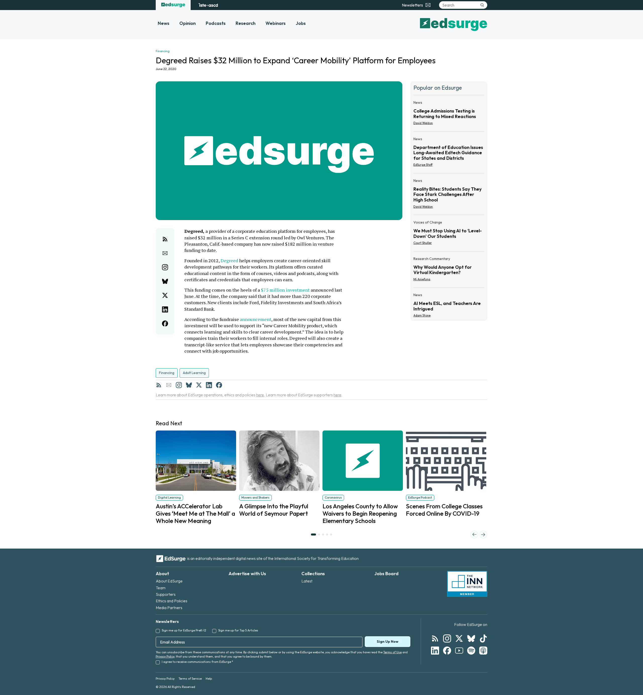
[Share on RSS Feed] (165, 239)
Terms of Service (190, 678)
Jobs (301, 23)
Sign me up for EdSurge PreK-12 (184, 630)
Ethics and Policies (171, 600)
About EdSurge (169, 580)
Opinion (187, 23)
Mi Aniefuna (421, 279)
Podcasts (216, 23)
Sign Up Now (387, 641)
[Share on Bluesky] (165, 281)
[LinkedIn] (209, 385)
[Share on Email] (165, 253)
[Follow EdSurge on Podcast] (483, 651)
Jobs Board (386, 573)
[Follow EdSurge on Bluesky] (471, 638)
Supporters (166, 594)
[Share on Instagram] (165, 267)
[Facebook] (219, 385)
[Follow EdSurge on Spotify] (471, 651)
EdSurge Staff (423, 165)
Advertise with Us (247, 573)
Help (209, 678)
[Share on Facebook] (165, 323)
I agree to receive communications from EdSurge (197, 662)
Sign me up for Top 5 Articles (238, 630)
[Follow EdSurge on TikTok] (483, 638)
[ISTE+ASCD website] (208, 5)
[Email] (169, 385)
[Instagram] (179, 385)
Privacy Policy (165, 656)
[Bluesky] (189, 385)
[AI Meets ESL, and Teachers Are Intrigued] (448, 304)
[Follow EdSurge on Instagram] (447, 638)
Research (245, 23)
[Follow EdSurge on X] (459, 638)
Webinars (275, 23)
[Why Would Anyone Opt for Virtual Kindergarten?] (448, 270)
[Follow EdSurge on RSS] (435, 638)
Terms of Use (392, 652)
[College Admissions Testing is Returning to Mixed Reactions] (448, 114)
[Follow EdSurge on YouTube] (459, 651)
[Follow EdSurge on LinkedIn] (435, 651)
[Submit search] (482, 5)
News (163, 23)
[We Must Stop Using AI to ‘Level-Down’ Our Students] (448, 234)
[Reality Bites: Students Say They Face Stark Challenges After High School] (448, 195)
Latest (306, 580)
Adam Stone (422, 315)
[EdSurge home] (173, 5)
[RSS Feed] (159, 385)
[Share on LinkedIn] (165, 309)
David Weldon (423, 123)
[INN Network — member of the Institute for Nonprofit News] (467, 584)
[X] (199, 385)
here (260, 394)
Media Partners (169, 607)
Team (161, 587)
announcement (255, 319)
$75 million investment (285, 290)
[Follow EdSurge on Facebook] (447, 651)
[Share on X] (165, 295)
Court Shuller (422, 243)
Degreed (229, 260)
